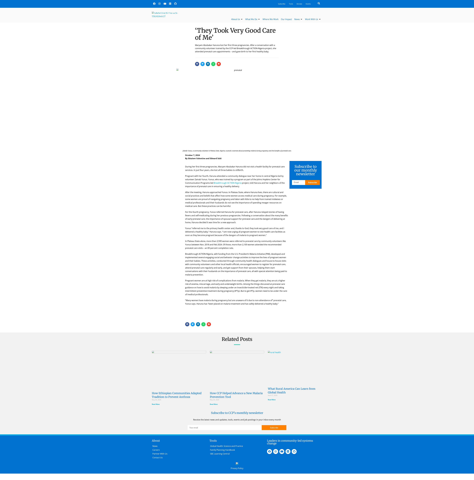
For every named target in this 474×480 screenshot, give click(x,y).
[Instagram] (159, 3)
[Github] (175, 3)
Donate (299, 4)
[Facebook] (154, 3)
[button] (319, 3)
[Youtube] (164, 3)
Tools (291, 4)
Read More (156, 404)
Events (308, 4)
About (156, 440)
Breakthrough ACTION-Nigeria (227, 183)
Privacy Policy (237, 468)
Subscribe (281, 4)
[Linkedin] (170, 3)
